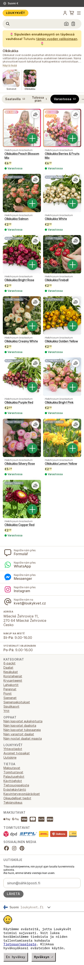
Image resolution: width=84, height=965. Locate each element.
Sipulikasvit (11, 706)
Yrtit (6, 711)
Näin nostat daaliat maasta (22, 738)
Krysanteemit (12, 680)
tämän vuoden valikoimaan (56, 39)
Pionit (7, 693)
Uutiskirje (9, 757)
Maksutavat (11, 768)
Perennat (9, 689)
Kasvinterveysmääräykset (21, 794)
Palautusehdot (13, 776)
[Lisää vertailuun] (35, 114)
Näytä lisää (10, 65)
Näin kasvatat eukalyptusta (22, 721)
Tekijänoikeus (12, 802)
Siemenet (10, 698)
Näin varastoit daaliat (18, 734)
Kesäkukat (10, 672)
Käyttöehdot (12, 781)
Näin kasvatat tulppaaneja (22, 730)
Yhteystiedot (12, 749)
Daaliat (8, 667)
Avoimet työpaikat (16, 753)
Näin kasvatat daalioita (19, 725)
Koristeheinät (12, 676)
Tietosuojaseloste (19, 944)
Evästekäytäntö (14, 789)
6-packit (9, 663)
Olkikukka (10, 51)
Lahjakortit (11, 685)
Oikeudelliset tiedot (17, 798)
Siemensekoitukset (16, 702)
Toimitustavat (13, 772)
